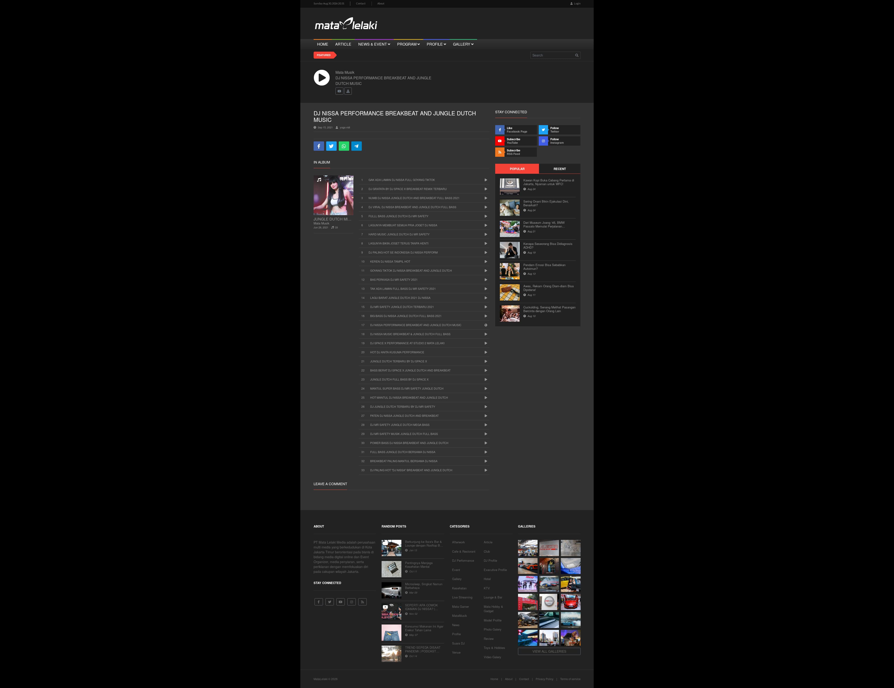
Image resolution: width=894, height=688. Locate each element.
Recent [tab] (560, 169)
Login (577, 3)
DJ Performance (463, 560)
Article (488, 542)
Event (456, 570)
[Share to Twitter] (331, 146)
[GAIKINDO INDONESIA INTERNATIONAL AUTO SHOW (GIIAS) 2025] (570, 602)
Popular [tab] (517, 169)
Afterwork (458, 542)
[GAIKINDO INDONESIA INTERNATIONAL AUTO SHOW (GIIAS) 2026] (528, 548)
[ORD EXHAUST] (549, 602)
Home (494, 679)
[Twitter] (329, 601)
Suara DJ (458, 643)
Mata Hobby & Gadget (493, 608)
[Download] (348, 91)
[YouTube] (340, 601)
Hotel (487, 579)
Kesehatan (459, 588)
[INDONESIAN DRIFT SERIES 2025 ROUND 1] (570, 620)
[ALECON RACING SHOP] (549, 548)
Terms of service (570, 679)
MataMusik (459, 615)
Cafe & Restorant (463, 551)
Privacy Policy (544, 679)
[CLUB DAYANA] (549, 566)
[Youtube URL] (339, 91)
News (456, 625)
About (380, 3)
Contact (361, 3)
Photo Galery (492, 629)
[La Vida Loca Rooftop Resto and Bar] (528, 638)
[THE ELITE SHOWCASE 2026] (528, 566)
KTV (487, 588)
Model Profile (492, 620)
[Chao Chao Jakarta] (549, 638)
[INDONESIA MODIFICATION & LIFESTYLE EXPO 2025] (528, 584)
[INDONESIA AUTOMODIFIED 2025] (528, 602)
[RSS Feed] (362, 601)
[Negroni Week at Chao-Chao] (570, 638)
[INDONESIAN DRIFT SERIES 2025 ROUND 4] (549, 584)
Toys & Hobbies (494, 647)
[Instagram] (351, 601)
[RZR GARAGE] (570, 566)
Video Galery (492, 657)
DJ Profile (490, 560)
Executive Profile (495, 570)
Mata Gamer (460, 606)
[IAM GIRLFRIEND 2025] (570, 584)
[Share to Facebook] (319, 146)
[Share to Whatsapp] (344, 146)
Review (489, 638)
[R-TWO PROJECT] (528, 620)
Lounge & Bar (493, 597)
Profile (456, 634)
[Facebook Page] (319, 601)
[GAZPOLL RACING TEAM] (549, 620)
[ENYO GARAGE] (570, 548)
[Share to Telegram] (356, 146)
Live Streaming (462, 597)
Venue (456, 652)
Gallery (457, 579)
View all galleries (549, 651)
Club (487, 551)
